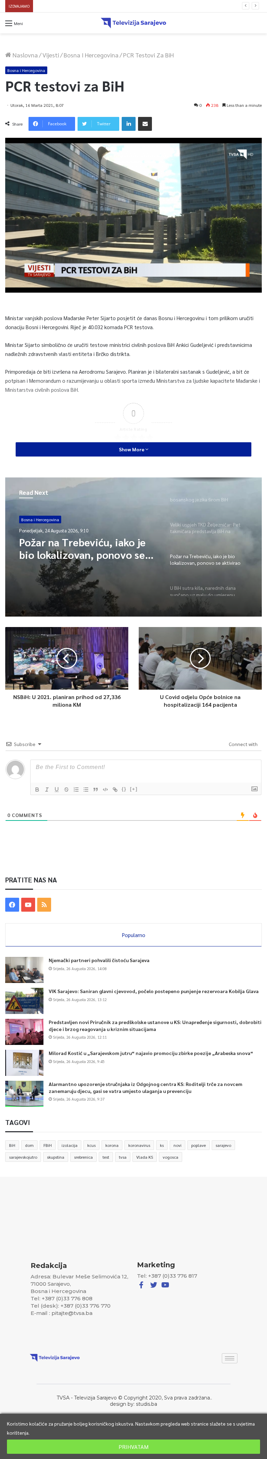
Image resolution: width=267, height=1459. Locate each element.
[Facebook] (12, 905)
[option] (133, 547)
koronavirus (139, 1145)
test (106, 1157)
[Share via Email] (145, 124)
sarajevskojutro (23, 1157)
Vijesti (50, 55)
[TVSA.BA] (133, 23)
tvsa (123, 1157)
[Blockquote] (95, 789)
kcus (91, 1145)
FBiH (47, 1145)
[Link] (115, 789)
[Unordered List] (86, 789)
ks (162, 1145)
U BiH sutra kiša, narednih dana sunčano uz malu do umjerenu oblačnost (79, 548)
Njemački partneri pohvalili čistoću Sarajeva (99, 960)
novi (177, 1145)
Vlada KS (144, 1157)
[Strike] (66, 789)
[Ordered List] (76, 789)
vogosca (170, 1157)
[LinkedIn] (129, 124)
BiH (12, 1145)
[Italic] (47, 789)
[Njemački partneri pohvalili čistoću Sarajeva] (24, 970)
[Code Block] (105, 789)
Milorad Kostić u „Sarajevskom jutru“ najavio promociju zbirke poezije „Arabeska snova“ (122, 6)
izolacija (70, 1145)
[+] (134, 789)
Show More (132, 449)
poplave (198, 1145)
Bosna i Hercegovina (91, 55)
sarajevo (223, 1145)
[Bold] (37, 789)
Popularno (133, 934)
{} (124, 789)
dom (29, 1145)
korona (112, 1145)
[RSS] (44, 905)
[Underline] (57, 789)
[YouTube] (28, 905)
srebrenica (83, 1157)
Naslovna (24, 55)
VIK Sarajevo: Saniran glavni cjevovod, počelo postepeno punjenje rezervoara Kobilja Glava (154, 991)
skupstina (55, 1157)
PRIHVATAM (133, 1446)
